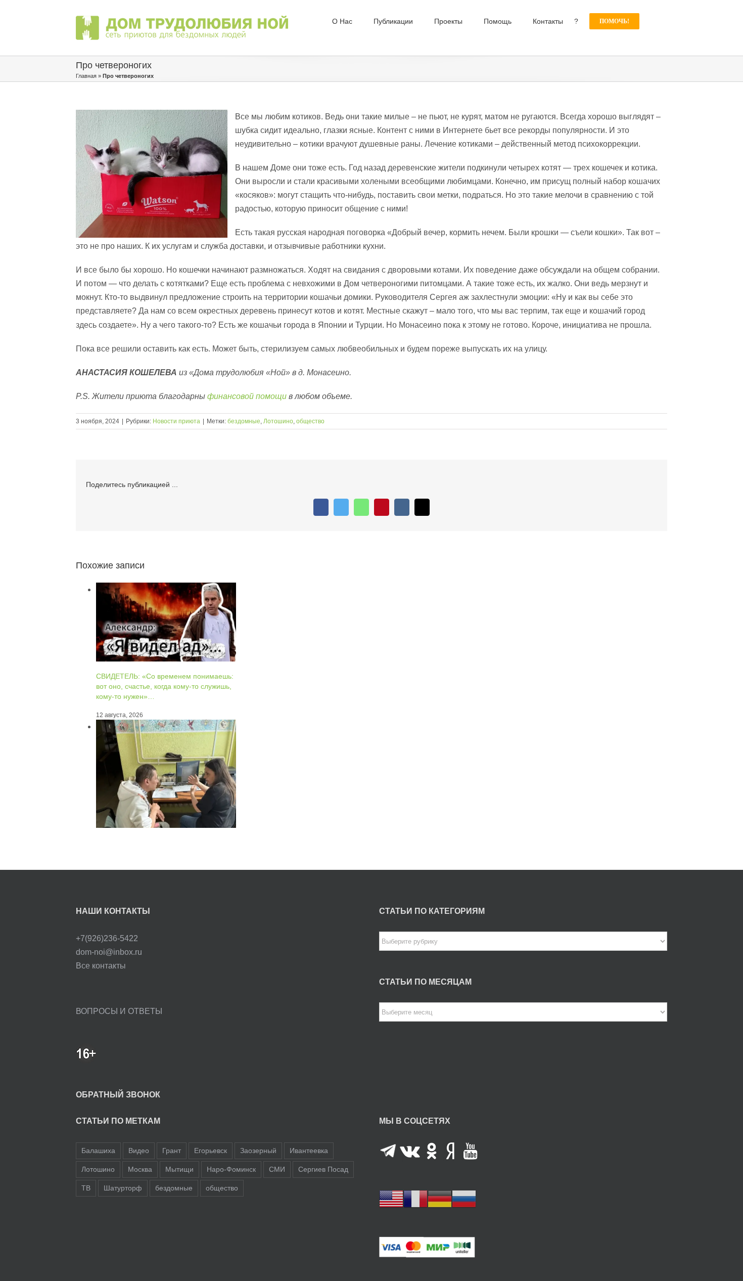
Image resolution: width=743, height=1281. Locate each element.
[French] (415, 1199)
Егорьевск (210, 1150)
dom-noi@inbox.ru (109, 952)
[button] (653, 21)
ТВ (85, 1188)
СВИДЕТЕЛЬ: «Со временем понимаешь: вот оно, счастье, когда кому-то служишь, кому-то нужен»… (165, 686)
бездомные (243, 421)
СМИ (277, 1169)
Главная (86, 76)
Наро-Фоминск (231, 1169)
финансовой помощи (247, 396)
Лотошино (278, 421)
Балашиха (98, 1150)
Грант (171, 1150)
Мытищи (179, 1169)
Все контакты (101, 965)
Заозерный (258, 1150)
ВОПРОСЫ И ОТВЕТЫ (119, 1011)
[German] (440, 1199)
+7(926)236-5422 (107, 938)
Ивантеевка (309, 1150)
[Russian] (464, 1199)
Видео (138, 1150)
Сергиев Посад (323, 1169)
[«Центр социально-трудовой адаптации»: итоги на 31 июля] (166, 726)
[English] (391, 1199)
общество (310, 421)
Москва (140, 1169)
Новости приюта (176, 421)
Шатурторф (123, 1188)
